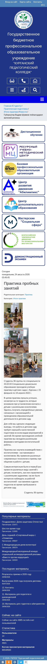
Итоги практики (19, 298)
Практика (28, 295)
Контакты (37, 2)
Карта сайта (25, 2)
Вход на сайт (11, 2)
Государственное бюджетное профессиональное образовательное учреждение (23, 46)
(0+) (43, 5)
